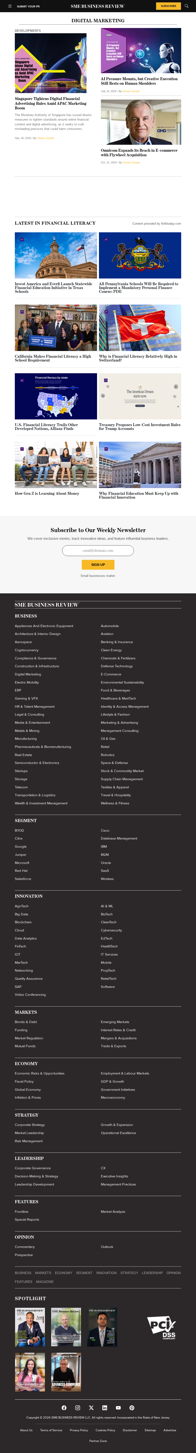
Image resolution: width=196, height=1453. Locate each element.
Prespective (24, 1255)
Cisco (105, 830)
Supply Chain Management (122, 779)
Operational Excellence (118, 1133)
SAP (18, 987)
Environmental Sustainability (122, 682)
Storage (21, 779)
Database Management (119, 838)
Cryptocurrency (26, 650)
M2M (105, 854)
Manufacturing (26, 738)
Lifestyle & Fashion (115, 714)
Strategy (129, 1273)
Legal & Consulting (29, 714)
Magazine (45, 1282)
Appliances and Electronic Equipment (44, 626)
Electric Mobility (27, 682)
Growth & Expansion (117, 1125)
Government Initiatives (118, 1089)
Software (108, 987)
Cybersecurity (111, 930)
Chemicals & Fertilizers (118, 658)
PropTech (108, 970)
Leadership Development (34, 1184)
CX (103, 1168)
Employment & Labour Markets (125, 1073)
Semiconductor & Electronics (37, 763)
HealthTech (109, 946)
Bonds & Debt (26, 1022)
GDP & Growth (112, 1081)
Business (23, 1273)
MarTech (21, 962)
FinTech (20, 946)
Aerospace (23, 642)
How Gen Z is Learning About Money (47, 494)
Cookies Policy (105, 1430)
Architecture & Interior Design (37, 634)
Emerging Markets (115, 1022)
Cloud (19, 930)
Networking (24, 970)
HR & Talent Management (34, 706)
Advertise (169, 1430)
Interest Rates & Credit (118, 1030)
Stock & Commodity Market (122, 771)
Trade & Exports (113, 1046)
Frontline (21, 1211)
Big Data (21, 914)
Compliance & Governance (35, 658)
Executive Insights (114, 1176)
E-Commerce (111, 674)
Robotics (107, 755)
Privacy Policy (79, 1430)
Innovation (106, 1273)
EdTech (106, 938)
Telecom (21, 787)
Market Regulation (29, 1038)
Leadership (152, 1273)
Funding (21, 1030)
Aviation (107, 634)
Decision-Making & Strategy (36, 1176)
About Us (26, 1430)
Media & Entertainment (32, 722)
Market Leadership (29, 1133)
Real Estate (23, 755)
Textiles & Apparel (115, 787)
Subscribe (168, 6)
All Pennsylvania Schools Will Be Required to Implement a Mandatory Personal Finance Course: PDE (138, 288)
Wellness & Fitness (115, 803)
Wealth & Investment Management (41, 803)
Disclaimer (130, 1430)
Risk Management (29, 1141)
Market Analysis (113, 1211)
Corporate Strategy (30, 1125)
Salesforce (23, 879)
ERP (18, 690)
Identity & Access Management (125, 706)
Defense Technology (117, 666)
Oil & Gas (108, 738)
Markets (43, 1273)
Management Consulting (120, 731)
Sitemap (150, 1430)
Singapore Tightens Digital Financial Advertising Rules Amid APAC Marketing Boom (51, 103)
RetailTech (108, 978)
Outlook (107, 1247)
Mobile (106, 962)
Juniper (20, 854)
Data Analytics (26, 938)
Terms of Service (51, 1430)
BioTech (107, 914)
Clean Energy (111, 650)
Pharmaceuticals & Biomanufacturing (43, 747)
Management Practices (118, 1184)
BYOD (19, 830)
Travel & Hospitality (116, 795)
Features (23, 1282)
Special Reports (27, 1219)
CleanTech (108, 922)
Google (21, 846)
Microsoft (22, 863)
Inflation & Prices (28, 1097)
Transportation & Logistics (35, 795)
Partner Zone (98, 1441)
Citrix (18, 838)
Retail (105, 747)
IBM (104, 846)
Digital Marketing (28, 674)
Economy (63, 1273)
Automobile (110, 626)
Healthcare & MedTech (118, 698)
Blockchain (23, 922)
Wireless (107, 879)
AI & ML (107, 906)
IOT (18, 954)
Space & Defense (114, 763)
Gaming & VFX (26, 698)
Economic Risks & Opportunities (40, 1073)
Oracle (106, 863)
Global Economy (28, 1089)
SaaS (105, 870)
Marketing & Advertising (119, 722)
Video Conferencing (30, 994)
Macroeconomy (113, 1097)
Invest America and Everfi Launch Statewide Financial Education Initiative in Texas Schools (53, 288)
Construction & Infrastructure (37, 666)
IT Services (109, 954)
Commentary (25, 1247)
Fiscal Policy (24, 1081)
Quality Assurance (29, 978)
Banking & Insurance (117, 642)
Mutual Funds (25, 1046)
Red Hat (21, 870)
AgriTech (21, 906)
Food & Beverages (115, 690)
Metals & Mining (27, 731)
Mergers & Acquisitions (119, 1038)
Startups (21, 771)
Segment (84, 1273)
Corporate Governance (33, 1168)
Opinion (174, 1273)
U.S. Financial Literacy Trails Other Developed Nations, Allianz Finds (46, 427)
